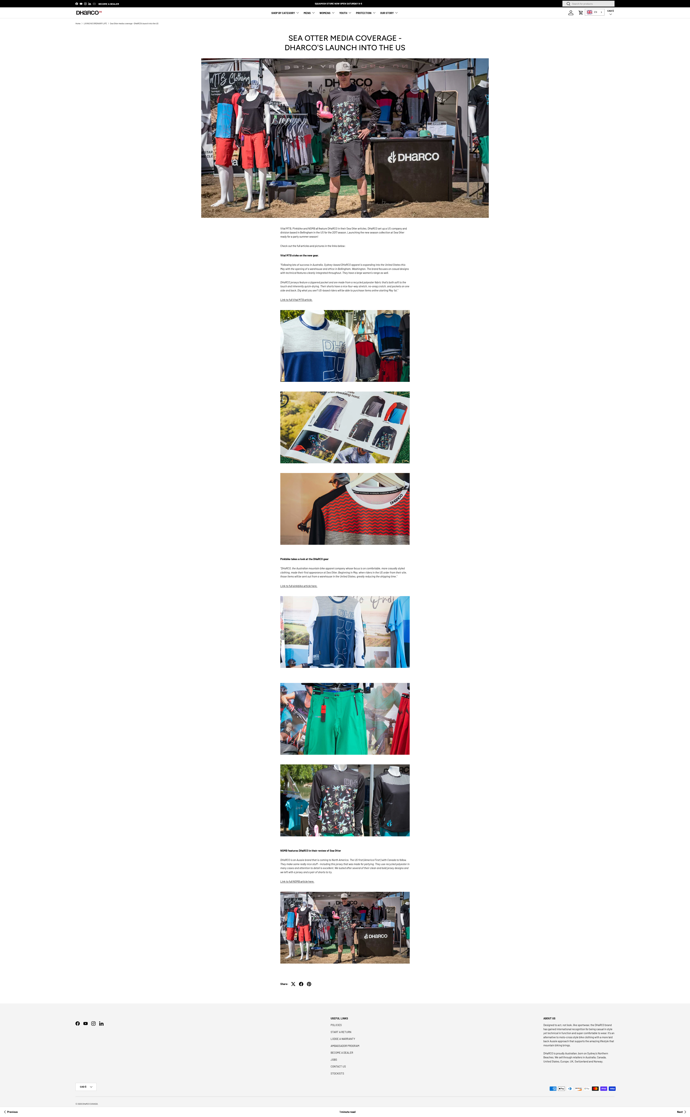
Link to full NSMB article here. (297, 881)
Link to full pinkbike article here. (298, 585)
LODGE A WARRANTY (343, 1038)
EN (595, 12)
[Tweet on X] (293, 984)
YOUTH (343, 13)
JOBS (334, 1059)
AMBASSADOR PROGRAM (345, 1045)
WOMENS (324, 13)
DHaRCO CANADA (90, 1104)
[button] (581, 13)
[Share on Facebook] (301, 984)
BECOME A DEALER (108, 3)
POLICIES (336, 1025)
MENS (307, 13)
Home (77, 23)
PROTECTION (363, 13)
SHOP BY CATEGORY (283, 13)
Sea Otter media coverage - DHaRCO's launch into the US (134, 23)
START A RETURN (341, 1032)
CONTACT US (338, 1066)
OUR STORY (387, 13)
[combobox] (588, 4)
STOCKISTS (337, 1073)
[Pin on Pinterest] (309, 984)
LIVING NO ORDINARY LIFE (95, 23)
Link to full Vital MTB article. (296, 299)
